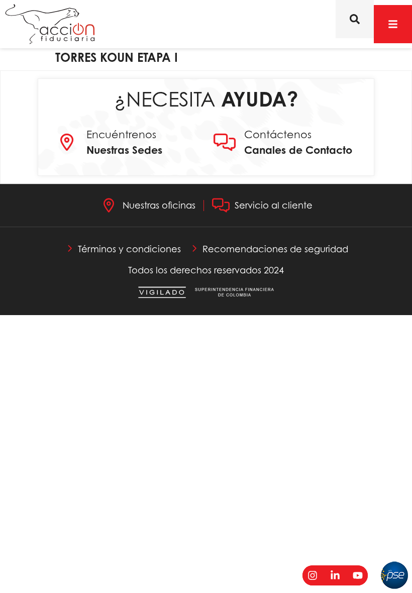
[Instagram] (312, 575)
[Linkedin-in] (335, 575)
